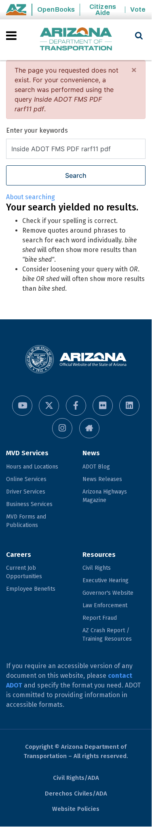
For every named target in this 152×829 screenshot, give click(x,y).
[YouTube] (22, 406)
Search (76, 175)
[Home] (76, 39)
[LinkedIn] (129, 406)
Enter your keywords (37, 130)
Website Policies (75, 808)
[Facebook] (76, 406)
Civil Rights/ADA (76, 777)
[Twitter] (49, 406)
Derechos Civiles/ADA (76, 793)
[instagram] (62, 428)
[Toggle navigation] (12, 35)
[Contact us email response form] (89, 428)
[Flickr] (103, 406)
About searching (30, 197)
